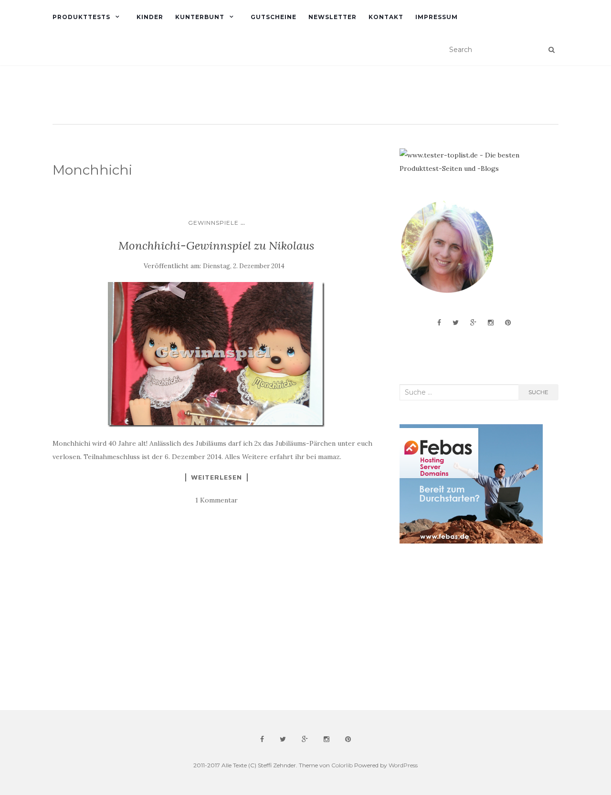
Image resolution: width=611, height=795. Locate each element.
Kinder (150, 17)
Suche (538, 392)
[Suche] (551, 49)
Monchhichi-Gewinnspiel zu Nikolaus (216, 245)
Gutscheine (273, 17)
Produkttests (81, 17)
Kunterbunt (199, 17)
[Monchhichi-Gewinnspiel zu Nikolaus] (216, 354)
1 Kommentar (216, 500)
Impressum (436, 17)
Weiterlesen (216, 477)
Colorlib (342, 765)
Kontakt (386, 17)
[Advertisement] (471, 627)
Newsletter (332, 17)
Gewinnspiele (213, 222)
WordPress (403, 765)
